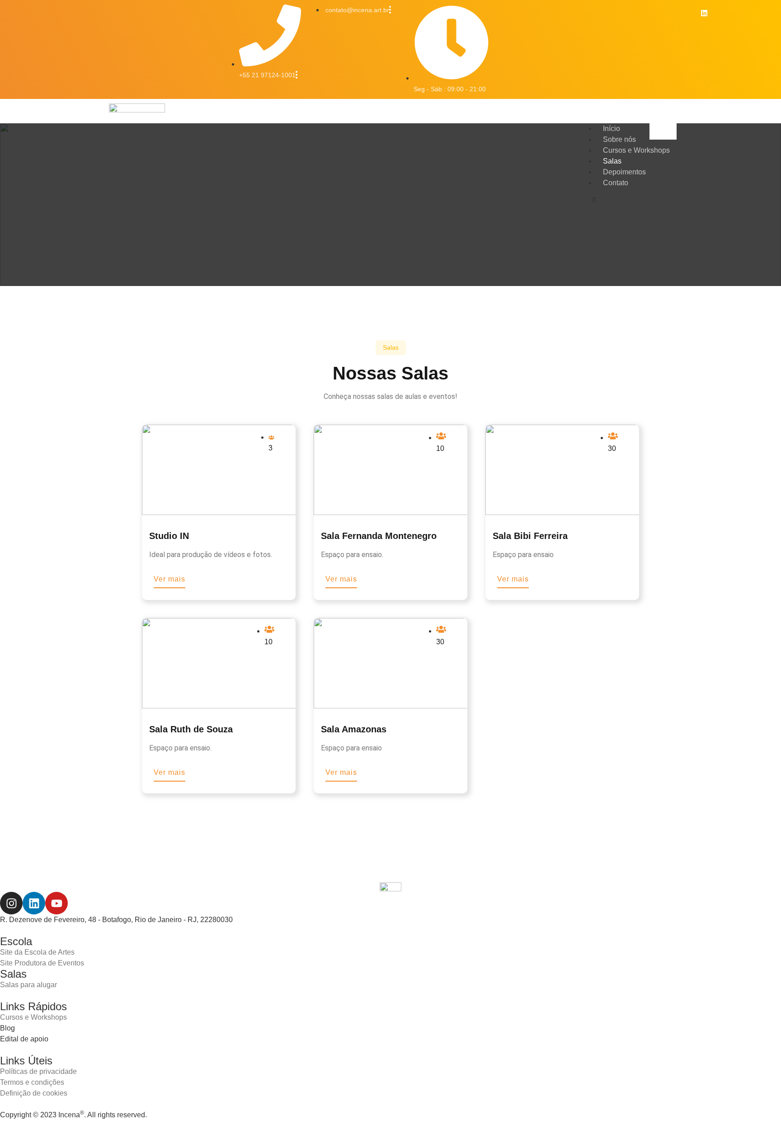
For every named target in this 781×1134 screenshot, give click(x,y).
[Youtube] (56, 903)
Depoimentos (624, 172)
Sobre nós (619, 139)
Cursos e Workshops (636, 150)
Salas (612, 161)
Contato (615, 183)
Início (611, 128)
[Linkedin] (704, 13)
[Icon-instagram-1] (683, 13)
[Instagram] (11, 903)
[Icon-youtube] (725, 13)
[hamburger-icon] (663, 131)
